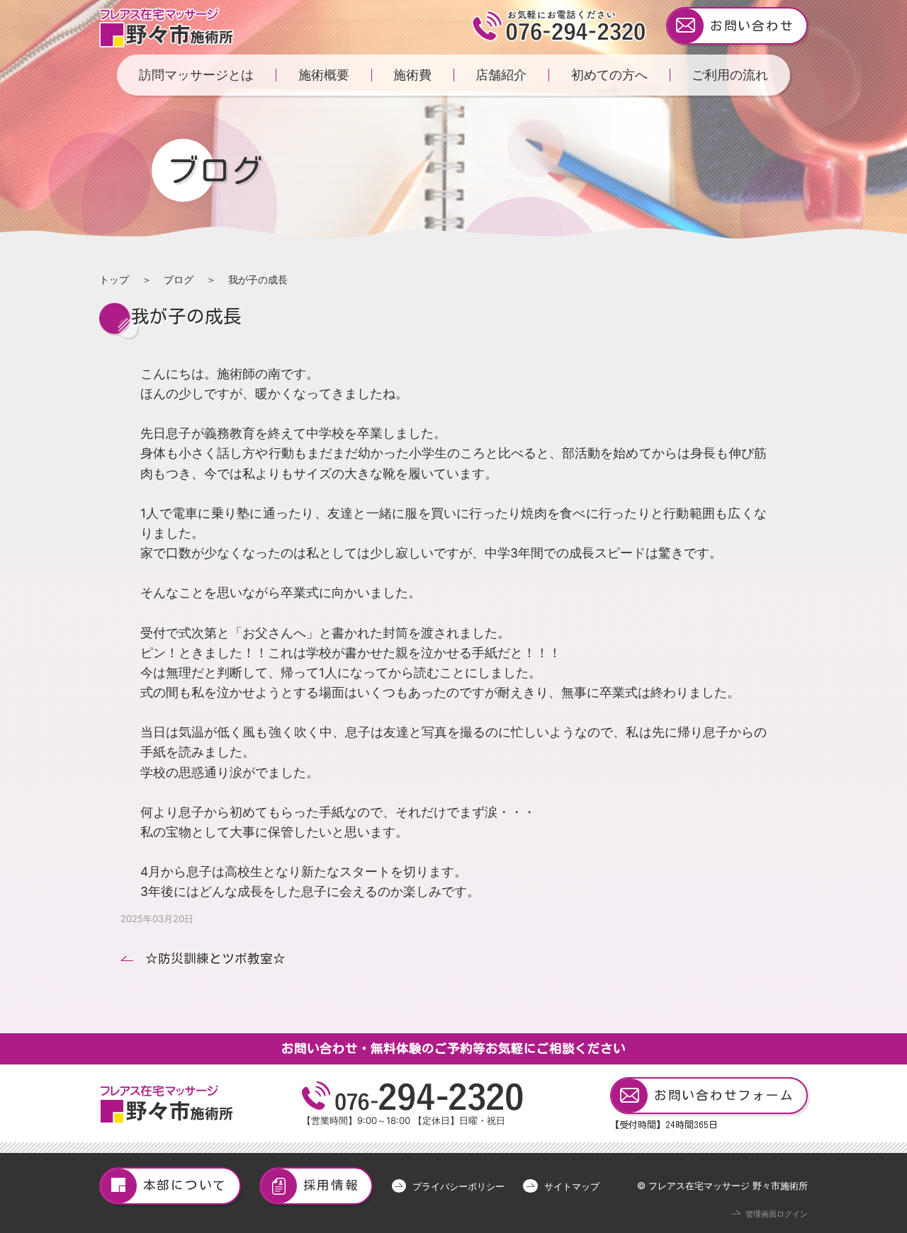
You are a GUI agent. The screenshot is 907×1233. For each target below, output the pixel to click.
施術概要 (323, 74)
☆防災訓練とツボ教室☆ (215, 959)
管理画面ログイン (776, 1214)
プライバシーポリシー (458, 1186)
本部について (185, 1185)
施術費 (412, 74)
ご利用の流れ (730, 74)
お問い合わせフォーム (724, 1095)
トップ (114, 279)
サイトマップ (571, 1186)
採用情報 (331, 1185)
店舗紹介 (500, 74)
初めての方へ (609, 74)
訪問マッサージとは (196, 74)
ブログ (178, 279)
